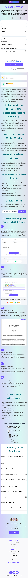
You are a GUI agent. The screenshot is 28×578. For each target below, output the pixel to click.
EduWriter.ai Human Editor (14, 565)
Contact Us (14, 555)
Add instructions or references (14, 61)
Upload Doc (14, 60)
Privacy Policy (14, 546)
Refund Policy (14, 544)
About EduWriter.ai (14, 551)
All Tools (14, 569)
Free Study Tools (14, 567)
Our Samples (14, 557)
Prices (14, 560)
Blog (14, 553)
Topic (2, 22)
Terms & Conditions (14, 542)
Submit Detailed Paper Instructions (9, 48)
